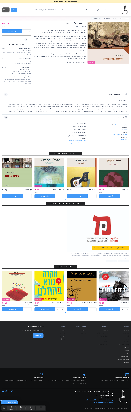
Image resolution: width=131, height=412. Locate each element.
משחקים (105, 330)
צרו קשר (62, 333)
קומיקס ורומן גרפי (124, 345)
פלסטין (124, 135)
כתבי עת (105, 339)
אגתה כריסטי (93, 304)
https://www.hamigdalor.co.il (103, 402)
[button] (4, 408)
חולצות (106, 342)
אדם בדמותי (92, 189)
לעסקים (62, 336)
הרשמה (37, 335)
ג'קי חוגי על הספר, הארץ (78, 143)
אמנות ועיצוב (125, 357)
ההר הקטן (125, 189)
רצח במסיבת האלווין (89, 302)
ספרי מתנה (126, 333)
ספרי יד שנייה (103, 345)
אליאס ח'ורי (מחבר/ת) (120, 125)
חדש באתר (106, 10)
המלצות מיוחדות (111, 261)
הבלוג (63, 10)
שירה (127, 339)
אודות (63, 330)
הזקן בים (28, 302)
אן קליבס (126, 304)
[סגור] (1, 401)
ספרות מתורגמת (123, 261)
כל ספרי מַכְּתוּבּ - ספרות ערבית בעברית (110, 247)
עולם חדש (124, 139)
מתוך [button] (116, 94)
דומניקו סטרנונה (27, 304)
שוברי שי (126, 330)
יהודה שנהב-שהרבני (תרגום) (102, 125)
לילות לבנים (125, 302)
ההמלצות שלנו (85, 10)
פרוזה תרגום (107, 18)
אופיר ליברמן (89, 408)
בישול (127, 351)
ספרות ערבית (116, 135)
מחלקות (115, 10)
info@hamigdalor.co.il (93, 400)
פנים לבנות (28, 189)
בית (126, 18)
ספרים (120, 18)
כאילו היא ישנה (58, 189)
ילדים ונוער (125, 342)
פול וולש (97, 408)
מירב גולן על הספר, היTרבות (77, 141)
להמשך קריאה (125, 258)
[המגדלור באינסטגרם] (6, 391)
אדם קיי (62, 304)
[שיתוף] (25, 39)
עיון (128, 354)
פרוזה (114, 18)
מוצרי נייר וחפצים (102, 333)
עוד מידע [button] (121, 117)
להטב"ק (126, 348)
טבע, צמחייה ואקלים (123, 360)
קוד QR (63, 339)
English (126, 363)
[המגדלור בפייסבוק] (9, 391)
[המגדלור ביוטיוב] (3, 391)
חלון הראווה (96, 10)
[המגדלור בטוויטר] (12, 391)
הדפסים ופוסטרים (102, 336)
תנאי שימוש (82, 333)
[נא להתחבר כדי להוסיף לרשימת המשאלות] (29, 39)
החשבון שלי (82, 330)
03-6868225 (107, 400)
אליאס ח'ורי (81, 26)
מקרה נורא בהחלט (58, 302)
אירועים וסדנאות (72, 10)
